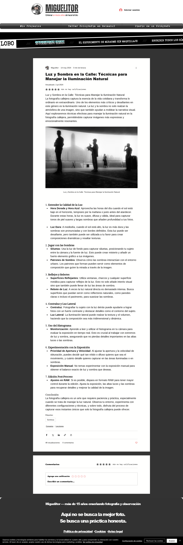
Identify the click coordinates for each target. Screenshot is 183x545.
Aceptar (172, 541)
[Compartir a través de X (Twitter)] (53, 435)
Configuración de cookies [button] (132, 541)
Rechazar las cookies (154, 541)
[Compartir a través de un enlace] (65, 435)
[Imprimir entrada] (71, 435)
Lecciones (60, 426)
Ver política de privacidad (93, 542)
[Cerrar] (180, 541)
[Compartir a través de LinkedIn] (59, 435)
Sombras (50, 420)
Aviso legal (115, 531)
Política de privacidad (77, 531)
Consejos (49, 426)
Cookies (100, 531)
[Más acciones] (136, 67)
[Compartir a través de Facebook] (46, 435)
